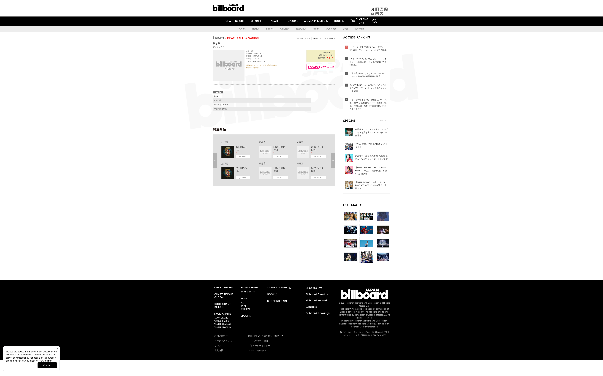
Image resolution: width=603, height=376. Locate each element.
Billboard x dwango (318, 313)
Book (345, 28)
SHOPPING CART (277, 301)
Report (270, 28)
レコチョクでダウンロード (321, 67)
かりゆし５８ (218, 46)
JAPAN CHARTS (221, 317)
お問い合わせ (221, 336)
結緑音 (224, 142)
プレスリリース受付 (258, 340)
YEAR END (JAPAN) (222, 324)
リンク (217, 345)
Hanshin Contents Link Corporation (362, 303)
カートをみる (305, 38)
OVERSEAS (245, 309)
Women (359, 28)
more (383, 120)
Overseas (331, 28)
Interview (301, 28)
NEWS (274, 21)
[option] (274, 160)
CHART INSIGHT (234, 21)
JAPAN (244, 306)
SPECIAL (293, 21)
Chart (242, 28)
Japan (315, 28)
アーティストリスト (224, 340)
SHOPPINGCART (362, 21)
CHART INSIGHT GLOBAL (223, 296)
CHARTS (256, 21)
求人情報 (218, 350)
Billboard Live (314, 288)
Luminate (311, 307)
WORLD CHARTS (221, 321)
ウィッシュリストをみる (325, 38)
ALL (242, 302)
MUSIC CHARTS (222, 313)
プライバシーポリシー (259, 345)
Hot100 (256, 28)
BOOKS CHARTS (250, 287)
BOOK (338, 21)
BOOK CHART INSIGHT (222, 306)
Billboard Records (317, 300)
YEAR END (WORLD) (222, 327)
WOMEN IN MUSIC (314, 21)
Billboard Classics (317, 294)
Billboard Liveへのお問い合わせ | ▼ (265, 336)
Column (284, 28)
